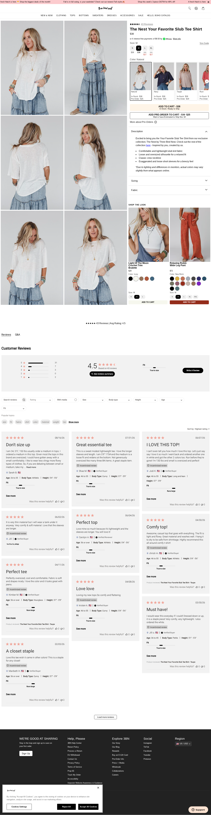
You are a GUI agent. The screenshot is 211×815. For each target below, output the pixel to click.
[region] (52, 799)
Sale (140, 16)
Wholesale (116, 767)
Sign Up (26, 753)
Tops (72, 16)
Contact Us (72, 759)
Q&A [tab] (17, 334)
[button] (203, 8)
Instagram (148, 743)
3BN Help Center (75, 743)
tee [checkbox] (64, 422)
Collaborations (118, 771)
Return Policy (73, 747)
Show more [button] (74, 422)
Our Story (116, 743)
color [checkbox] (35, 422)
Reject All (66, 807)
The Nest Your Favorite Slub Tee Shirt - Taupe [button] (178, 583)
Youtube (147, 755)
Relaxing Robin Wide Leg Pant (178, 264)
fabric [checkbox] (18, 422)
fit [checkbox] (11, 422)
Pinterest (147, 759)
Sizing (134, 180)
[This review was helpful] (56, 501)
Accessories (127, 16)
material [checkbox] (45, 422)
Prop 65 (71, 771)
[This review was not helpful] (61, 501)
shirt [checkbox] (27, 422)
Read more (31, 467)
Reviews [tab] (6, 334)
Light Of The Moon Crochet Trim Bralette (138, 265)
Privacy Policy (74, 763)
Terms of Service (75, 767)
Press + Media (118, 763)
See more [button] (11, 495)
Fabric (134, 190)
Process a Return (75, 751)
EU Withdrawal (74, 755)
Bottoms (84, 16)
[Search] (189, 8)
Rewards (115, 751)
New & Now (47, 16)
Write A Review (193, 370)
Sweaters (97, 16)
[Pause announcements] (208, 2)
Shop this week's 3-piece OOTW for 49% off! (156, 2)
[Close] (98, 788)
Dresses (112, 16)
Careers (115, 775)
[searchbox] (11, 399)
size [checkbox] (4, 422)
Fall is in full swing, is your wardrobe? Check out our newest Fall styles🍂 (94, 2)
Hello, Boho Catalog (158, 16)
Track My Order (74, 775)
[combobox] (40, 399)
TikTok (146, 747)
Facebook (148, 751)
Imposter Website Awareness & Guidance (85, 783)
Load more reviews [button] (105, 717)
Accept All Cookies (88, 807)
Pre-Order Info (118, 759)
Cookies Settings (19, 807)
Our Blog (115, 747)
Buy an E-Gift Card (120, 755)
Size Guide (204, 43)
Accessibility (73, 779)
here (148, 145)
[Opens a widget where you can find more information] (198, 810)
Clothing (61, 16)
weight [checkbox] (56, 422)
